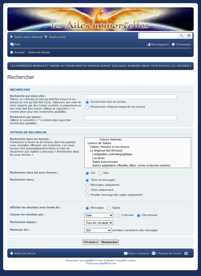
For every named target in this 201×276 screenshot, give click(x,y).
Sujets (115, 207)
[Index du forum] (100, 28)
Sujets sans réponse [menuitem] (29, 36)
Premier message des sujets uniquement (116, 194)
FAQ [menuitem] (18, 44)
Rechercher (181, 36)
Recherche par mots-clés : (28, 96)
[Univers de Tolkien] (138, 143)
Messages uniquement (104, 184)
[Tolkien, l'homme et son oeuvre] (138, 147)
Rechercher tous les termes (108, 101)
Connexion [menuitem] (183, 44)
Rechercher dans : (22, 179)
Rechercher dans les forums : (30, 138)
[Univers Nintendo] (138, 140)
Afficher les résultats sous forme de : (35, 207)
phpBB (88, 260)
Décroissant (149, 215)
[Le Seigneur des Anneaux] (138, 151)
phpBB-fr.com (107, 263)
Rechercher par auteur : (26, 116)
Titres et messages (102, 179)
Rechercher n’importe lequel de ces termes (117, 106)
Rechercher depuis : (24, 222)
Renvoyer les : (20, 229)
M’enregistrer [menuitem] (160, 44)
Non (106, 172)
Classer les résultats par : (27, 214)
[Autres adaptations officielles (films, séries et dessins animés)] (138, 165)
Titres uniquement (101, 189)
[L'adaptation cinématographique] (138, 154)
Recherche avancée (188, 36)
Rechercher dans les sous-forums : (34, 172)
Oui (92, 172)
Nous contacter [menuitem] (139, 253)
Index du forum (25, 253)
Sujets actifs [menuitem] (57, 36)
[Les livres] (138, 158)
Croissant (126, 215)
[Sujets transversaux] (138, 162)
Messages (97, 207)
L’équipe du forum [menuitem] (169, 253)
